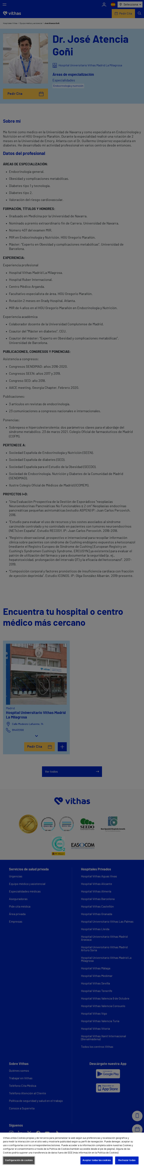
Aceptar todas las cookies (96, 1160)
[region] (72, 1150)
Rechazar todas (126, 1160)
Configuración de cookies (19, 1160)
